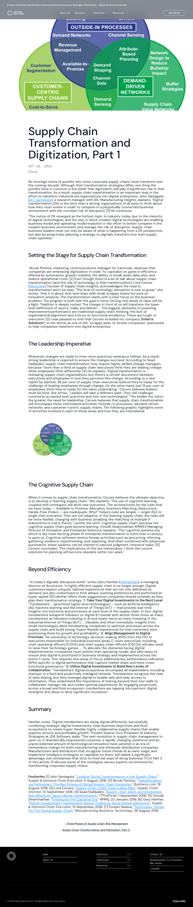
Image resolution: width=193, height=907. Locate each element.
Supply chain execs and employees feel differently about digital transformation (95, 794)
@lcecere (36, 286)
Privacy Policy (179, 901)
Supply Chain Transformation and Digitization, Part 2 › (96, 830)
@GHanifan (129, 582)
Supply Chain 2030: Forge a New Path (105, 788)
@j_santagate (40, 200)
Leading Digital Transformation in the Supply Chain (117, 776)
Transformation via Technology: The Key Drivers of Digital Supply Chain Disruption (95, 782)
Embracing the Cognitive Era (74, 799)
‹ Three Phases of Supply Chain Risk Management (96, 823)
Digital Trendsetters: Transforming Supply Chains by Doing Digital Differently (89, 803)
